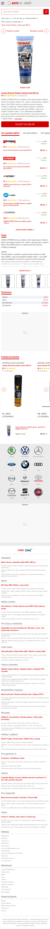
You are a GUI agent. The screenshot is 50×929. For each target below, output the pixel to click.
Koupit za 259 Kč (25, 124)
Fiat (38, 498)
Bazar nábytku (5, 892)
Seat (25, 498)
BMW (25, 470)
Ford (11, 470)
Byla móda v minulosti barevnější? (11, 766)
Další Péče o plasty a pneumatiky (13, 363)
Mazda (11, 498)
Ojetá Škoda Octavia (7, 858)
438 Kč (42, 205)
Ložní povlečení (6, 889)
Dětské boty (4, 887)
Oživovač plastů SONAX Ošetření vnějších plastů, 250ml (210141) (17, 204)
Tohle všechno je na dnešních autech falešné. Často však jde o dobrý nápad (23, 655)
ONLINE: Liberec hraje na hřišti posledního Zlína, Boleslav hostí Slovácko (22, 588)
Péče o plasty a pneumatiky (11, 22)
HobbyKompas (5, 851)
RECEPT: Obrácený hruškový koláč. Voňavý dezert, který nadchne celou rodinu (25, 638)
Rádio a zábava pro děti (8, 905)
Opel (11, 484)
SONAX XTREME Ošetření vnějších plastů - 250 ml (17, 222)
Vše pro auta (17, 18)
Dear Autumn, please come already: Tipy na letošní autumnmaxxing (21, 768)
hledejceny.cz (5, 836)
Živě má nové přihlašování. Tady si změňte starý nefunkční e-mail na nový (23, 807)
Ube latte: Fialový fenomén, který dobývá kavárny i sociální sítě (20, 723)
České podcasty (6, 903)
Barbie (3, 874)
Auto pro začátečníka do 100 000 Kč (12, 853)
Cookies (37, 923)
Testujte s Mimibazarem (8, 869)
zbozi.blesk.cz (5, 846)
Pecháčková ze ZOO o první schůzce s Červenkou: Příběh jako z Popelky (23, 827)
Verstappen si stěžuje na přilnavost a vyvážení (15, 660)
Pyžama (3, 879)
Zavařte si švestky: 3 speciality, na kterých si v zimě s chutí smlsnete (21, 725)
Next (46, 390)
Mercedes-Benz (38, 456)
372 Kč (42, 223)
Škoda (12, 456)
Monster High (5, 872)
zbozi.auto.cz (6, 18)
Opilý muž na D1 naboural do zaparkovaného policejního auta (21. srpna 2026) (24, 824)
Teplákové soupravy (7, 884)
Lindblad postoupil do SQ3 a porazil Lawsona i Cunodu (17, 657)
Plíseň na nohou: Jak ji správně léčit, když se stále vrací (17, 786)
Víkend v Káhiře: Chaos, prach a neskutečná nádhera (17, 742)
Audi (38, 470)
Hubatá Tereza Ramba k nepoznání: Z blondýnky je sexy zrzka (20, 619)
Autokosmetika (30, 18)
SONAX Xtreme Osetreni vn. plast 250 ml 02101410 (17, 185)
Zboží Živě (4, 838)
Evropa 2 (4, 910)
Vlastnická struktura (28, 925)
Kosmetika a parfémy (7, 882)
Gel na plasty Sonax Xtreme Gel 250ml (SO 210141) (16, 168)
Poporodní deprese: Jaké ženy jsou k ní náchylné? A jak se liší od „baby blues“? (24, 783)
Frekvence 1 (5, 908)
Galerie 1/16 (25, 88)
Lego (2, 877)
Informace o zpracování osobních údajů (22, 923)
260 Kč (42, 168)
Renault (25, 484)
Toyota (38, 484)
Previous (4, 389)
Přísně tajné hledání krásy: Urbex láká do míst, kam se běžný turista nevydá (23, 749)
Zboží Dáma (4, 843)
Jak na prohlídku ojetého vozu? (10, 848)
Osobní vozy (5, 841)
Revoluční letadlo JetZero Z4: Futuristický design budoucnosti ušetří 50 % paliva (25, 801)
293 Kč (42, 186)
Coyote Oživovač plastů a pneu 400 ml (16, 365)
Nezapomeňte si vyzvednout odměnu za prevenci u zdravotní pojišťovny (22, 788)
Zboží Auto (4, 856)
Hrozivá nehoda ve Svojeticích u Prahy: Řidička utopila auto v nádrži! (21, 612)
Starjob (3, 900)
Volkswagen (25, 456)
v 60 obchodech (7, 416)
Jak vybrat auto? (6, 860)
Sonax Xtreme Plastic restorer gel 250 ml (19, 93)
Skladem (44, 144)
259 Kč (42, 150)
